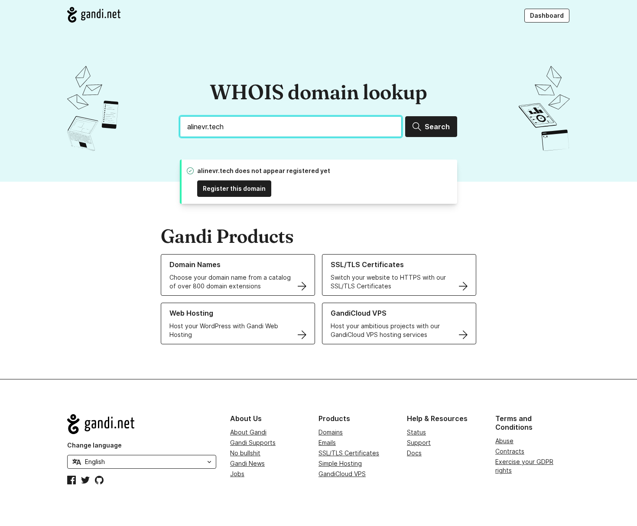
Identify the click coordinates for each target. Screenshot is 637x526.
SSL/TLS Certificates (348, 453)
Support (419, 442)
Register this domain (234, 188)
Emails (327, 442)
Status (416, 432)
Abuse (504, 440)
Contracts (509, 451)
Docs (414, 453)
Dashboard (547, 15)
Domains (330, 432)
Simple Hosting (340, 463)
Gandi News (247, 463)
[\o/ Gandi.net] (141, 424)
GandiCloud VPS (342, 473)
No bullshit (245, 453)
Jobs (237, 473)
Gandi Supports (253, 442)
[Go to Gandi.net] (93, 15)
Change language (94, 445)
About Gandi (248, 432)
